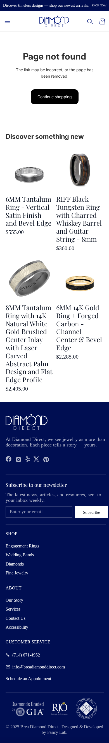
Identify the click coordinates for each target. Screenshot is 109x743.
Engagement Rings (22, 546)
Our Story (14, 600)
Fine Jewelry (17, 573)
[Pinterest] (46, 459)
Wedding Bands (20, 554)
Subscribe (91, 512)
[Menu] (7, 21)
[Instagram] (18, 459)
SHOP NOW (99, 5)
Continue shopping (54, 96)
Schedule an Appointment (28, 679)
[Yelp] (27, 459)
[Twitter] (36, 459)
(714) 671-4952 (26, 655)
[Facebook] (9, 459)
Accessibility (17, 627)
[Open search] (90, 21)
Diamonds (15, 564)
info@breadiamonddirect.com (38, 667)
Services (13, 609)
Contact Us (15, 618)
